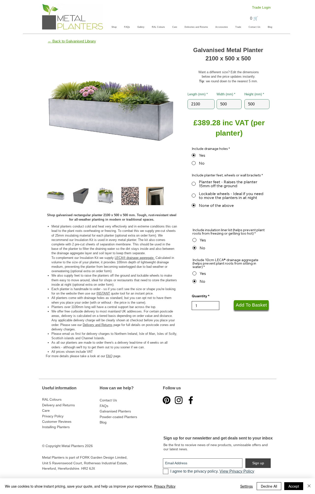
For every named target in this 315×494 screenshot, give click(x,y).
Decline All (269, 486)
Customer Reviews (56, 421)
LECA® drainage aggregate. (135, 258)
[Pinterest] (166, 400)
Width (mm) (225, 94)
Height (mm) (253, 94)
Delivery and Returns (97, 325)
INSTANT (103, 293)
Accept (293, 486)
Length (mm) (196, 94)
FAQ (109, 356)
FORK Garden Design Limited (103, 457)
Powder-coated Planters (118, 417)
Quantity (199, 296)
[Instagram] (178, 400)
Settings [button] (246, 486)
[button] (114, 27)
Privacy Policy (164, 486)
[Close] (309, 486)
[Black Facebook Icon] (191, 400)
